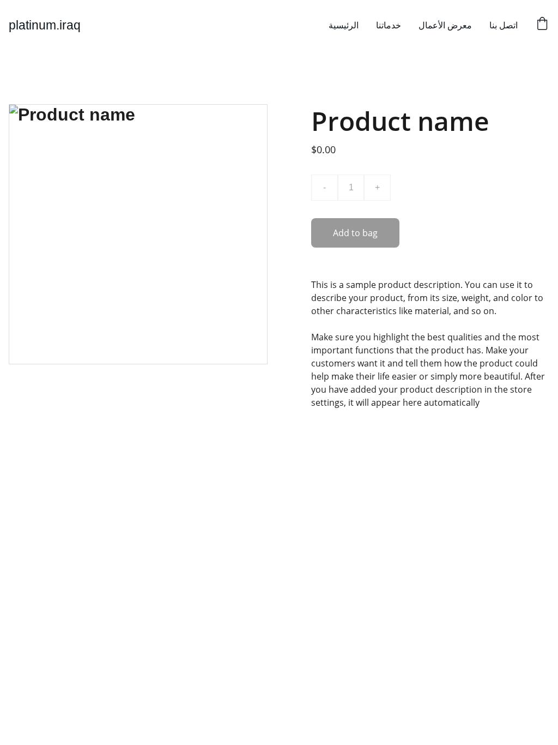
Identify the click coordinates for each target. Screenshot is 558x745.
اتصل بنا (503, 25)
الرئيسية (344, 25)
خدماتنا (388, 25)
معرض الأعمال (445, 25)
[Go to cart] (542, 24)
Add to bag (355, 233)
